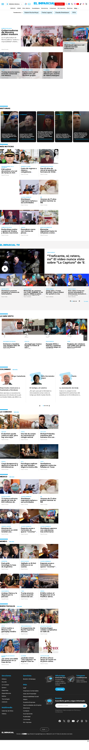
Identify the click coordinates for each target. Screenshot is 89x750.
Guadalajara (36, 8)
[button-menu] (2, 4)
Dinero (4, 687)
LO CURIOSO (6, 412)
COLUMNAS (5, 369)
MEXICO (3, 477)
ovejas (23, 431)
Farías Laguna (47, 12)
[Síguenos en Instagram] (74, 4)
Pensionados (50, 341)
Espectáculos (6, 693)
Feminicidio (46, 70)
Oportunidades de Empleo (32, 705)
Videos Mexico (51, 252)
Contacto (26, 711)
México (4, 679)
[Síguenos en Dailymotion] (86, 4)
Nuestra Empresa (29, 702)
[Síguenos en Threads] (83, 4)
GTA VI (3, 626)
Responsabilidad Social (31, 696)
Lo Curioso (5, 685)
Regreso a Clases (26, 166)
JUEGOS (12, 8)
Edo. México (26, 8)
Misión (25, 699)
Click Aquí (60, 689)
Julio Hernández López (47, 377)
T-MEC (3, 70)
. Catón (73, 376)
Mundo (4, 682)
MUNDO (3, 541)
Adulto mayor (25, 561)
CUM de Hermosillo (26, 626)
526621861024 (60, 677)
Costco (27, 341)
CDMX (19, 8)
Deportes (5, 690)
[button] (85, 336)
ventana (3, 431)
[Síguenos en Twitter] (71, 4)
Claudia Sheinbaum (62, 12)
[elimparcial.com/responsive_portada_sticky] (88, 741)
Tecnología (5, 699)
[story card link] (42, 36)
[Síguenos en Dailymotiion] (86, 721)
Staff (24, 688)
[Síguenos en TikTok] (80, 4)
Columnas (53, 8)
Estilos (4, 696)
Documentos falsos (9, 341)
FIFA (74, 12)
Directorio (26, 708)
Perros (3, 461)
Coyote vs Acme (44, 655)
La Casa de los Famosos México (8, 656)
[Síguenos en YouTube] (77, 4)
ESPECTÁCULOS (7, 606)
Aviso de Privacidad (29, 693)
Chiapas (23, 227)
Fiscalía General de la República (7, 167)
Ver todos (86, 301)
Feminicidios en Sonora (46, 166)
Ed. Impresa (61, 8)
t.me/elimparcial (81, 677)
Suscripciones (28, 714)
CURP (68, 341)
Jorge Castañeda (18, 376)
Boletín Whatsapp (29, 679)
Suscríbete (59, 4)
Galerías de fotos (7, 711)
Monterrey (44, 8)
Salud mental (5, 591)
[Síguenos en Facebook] (69, 4)
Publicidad (26, 716)
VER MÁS (14, 369)
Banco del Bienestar (46, 227)
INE (41, 197)
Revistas (69, 8)
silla (22, 461)
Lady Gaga (43, 431)
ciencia (42, 591)
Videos (4, 714)
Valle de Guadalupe (45, 626)
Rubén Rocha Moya (31, 12)
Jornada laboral (6, 526)
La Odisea (23, 655)
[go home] (8, 732)
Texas (42, 461)
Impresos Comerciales (31, 691)
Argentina (4, 561)
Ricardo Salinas (5, 496)
